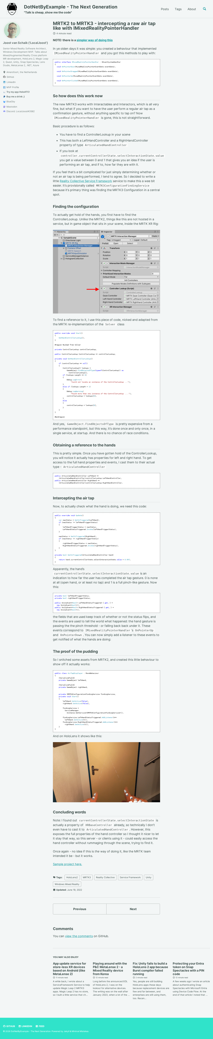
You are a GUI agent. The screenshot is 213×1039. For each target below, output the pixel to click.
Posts (165, 9)
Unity (148, 877)
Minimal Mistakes (80, 1031)
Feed (41, 1026)
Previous (79, 909)
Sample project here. (67, 864)
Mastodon (11, 106)
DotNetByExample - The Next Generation (70, 9)
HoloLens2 (72, 877)
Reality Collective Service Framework (86, 181)
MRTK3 (87, 877)
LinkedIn (26, 1026)
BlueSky (10, 101)
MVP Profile (12, 87)
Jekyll (66, 1031)
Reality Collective (105, 877)
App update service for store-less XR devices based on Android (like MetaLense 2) (69, 969)
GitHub (10, 1026)
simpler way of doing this (95, 40)
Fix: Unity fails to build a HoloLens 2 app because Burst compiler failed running (150, 969)
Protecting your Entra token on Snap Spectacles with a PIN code (188, 969)
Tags (178, 9)
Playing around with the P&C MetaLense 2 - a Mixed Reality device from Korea (110, 969)
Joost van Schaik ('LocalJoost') (25, 43)
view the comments (79, 936)
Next (133, 909)
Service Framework (130, 877)
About (192, 9)
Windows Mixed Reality (67, 884)
